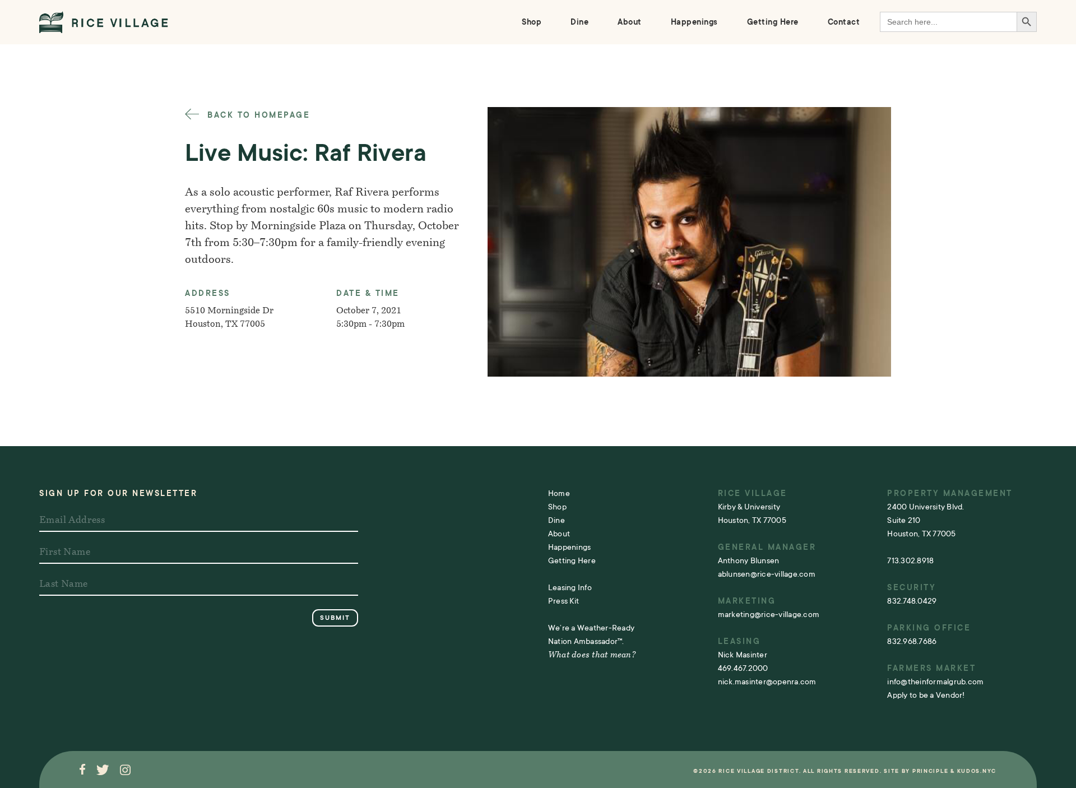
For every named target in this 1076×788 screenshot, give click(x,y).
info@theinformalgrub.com (935, 681)
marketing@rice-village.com (769, 614)
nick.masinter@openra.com (767, 681)
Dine (579, 21)
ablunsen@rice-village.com (766, 573)
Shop (531, 21)
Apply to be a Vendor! (925, 694)
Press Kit (563, 600)
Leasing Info (570, 587)
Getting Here (773, 21)
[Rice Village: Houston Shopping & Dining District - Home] (103, 22)
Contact (844, 21)
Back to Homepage (257, 114)
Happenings (694, 21)
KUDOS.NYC (976, 771)
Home (559, 493)
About (630, 21)
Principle (930, 771)
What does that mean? (592, 655)
